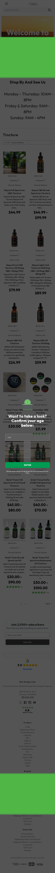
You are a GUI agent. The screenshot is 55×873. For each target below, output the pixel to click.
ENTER (27, 465)
